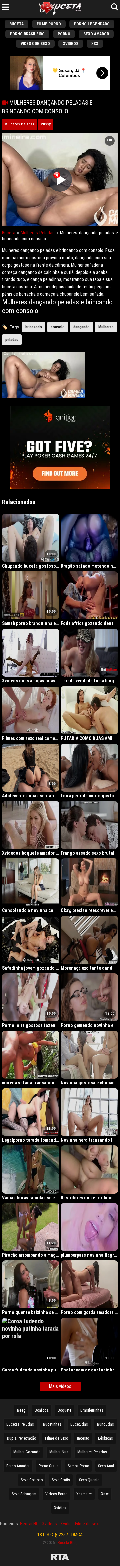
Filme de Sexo (56, 1438)
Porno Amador (18, 1466)
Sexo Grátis (61, 1480)
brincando (33, 327)
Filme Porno (49, 24)
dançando (81, 327)
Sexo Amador (96, 34)
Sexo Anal (106, 1466)
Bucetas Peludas (20, 1424)
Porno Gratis (49, 1466)
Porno (64, 34)
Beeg (21, 1410)
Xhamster (84, 1494)
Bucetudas (79, 1424)
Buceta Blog (68, 1542)
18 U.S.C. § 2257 (52, 1534)
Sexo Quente (89, 1480)
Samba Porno (78, 1466)
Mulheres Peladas (19, 124)
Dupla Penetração (21, 1438)
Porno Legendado (92, 24)
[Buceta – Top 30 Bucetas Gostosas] (60, 9)
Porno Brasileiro (27, 34)
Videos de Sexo (35, 43)
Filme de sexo (88, 1523)
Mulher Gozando (26, 1452)
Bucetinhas (52, 1424)
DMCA (77, 1534)
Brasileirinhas (91, 1410)
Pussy (46, 124)
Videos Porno (56, 1494)
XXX (94, 43)
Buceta (16, 24)
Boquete (64, 1410)
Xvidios (60, 1508)
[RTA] (60, 1558)
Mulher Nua (58, 1452)
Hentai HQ (29, 1523)
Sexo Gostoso (32, 1480)
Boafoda (42, 1410)
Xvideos (70, 43)
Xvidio (66, 1523)
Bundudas (105, 1424)
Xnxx (105, 1494)
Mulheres (106, 327)
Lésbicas (105, 1438)
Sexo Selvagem (24, 1494)
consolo (58, 327)
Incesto (83, 1438)
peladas (11, 339)
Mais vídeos (60, 1386)
